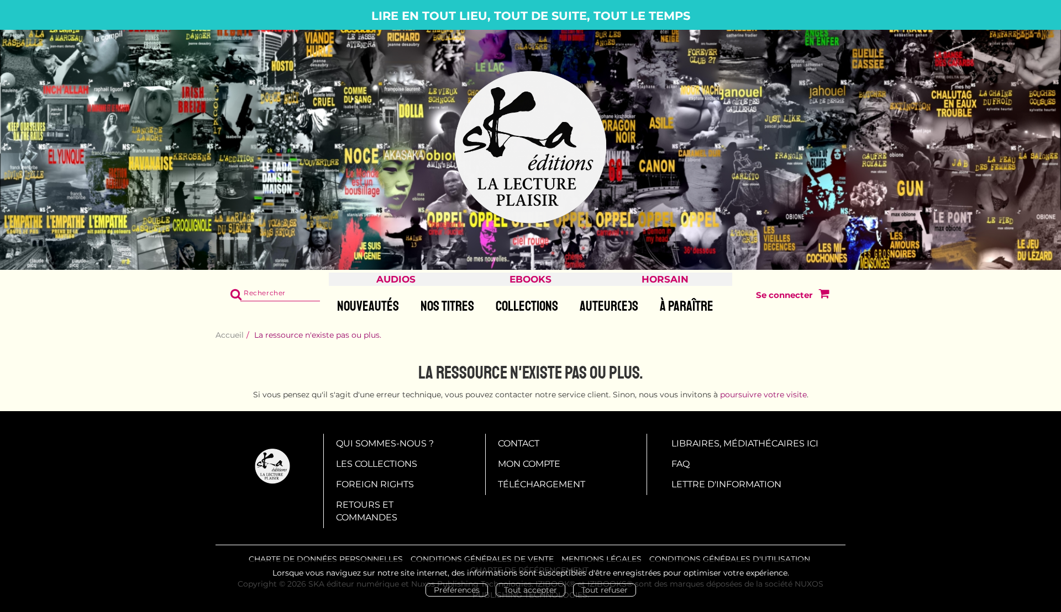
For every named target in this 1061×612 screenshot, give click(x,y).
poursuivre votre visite (763, 395)
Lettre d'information (726, 484)
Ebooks (530, 279)
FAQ (680, 464)
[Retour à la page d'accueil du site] (530, 147)
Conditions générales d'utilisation (729, 559)
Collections (527, 306)
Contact (518, 443)
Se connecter (784, 295)
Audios (396, 279)
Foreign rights (375, 484)
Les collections (376, 464)
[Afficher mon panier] (821, 295)
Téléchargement (541, 484)
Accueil (230, 335)
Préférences (457, 590)
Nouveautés (368, 306)
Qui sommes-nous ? (385, 443)
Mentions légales (601, 559)
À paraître (686, 306)
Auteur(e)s (609, 306)
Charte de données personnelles (326, 559)
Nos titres (447, 306)
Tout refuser (604, 590)
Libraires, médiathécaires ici (744, 443)
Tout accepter (530, 590)
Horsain (665, 279)
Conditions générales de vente (482, 559)
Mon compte (529, 464)
